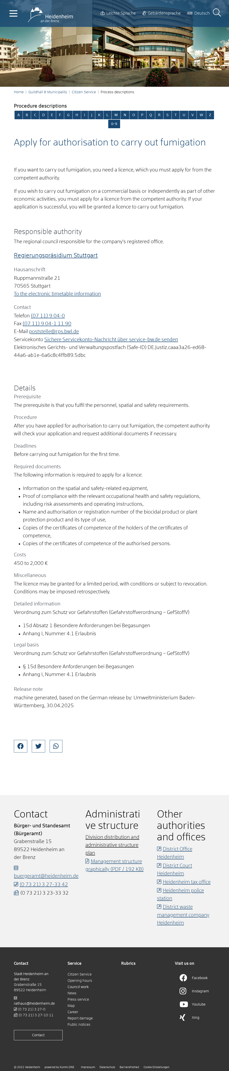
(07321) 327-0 (31, 1009)
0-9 (114, 124)
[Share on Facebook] (20, 746)
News (72, 993)
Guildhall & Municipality (47, 92)
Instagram (200, 991)
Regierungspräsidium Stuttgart (56, 255)
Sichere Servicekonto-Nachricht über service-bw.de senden (111, 339)
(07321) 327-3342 (44, 884)
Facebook (200, 978)
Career (73, 1012)
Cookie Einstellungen (156, 1067)
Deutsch (202, 13)
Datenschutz (107, 1067)
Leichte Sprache (121, 13)
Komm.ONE (67, 1067)
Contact (38, 1035)
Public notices (79, 1024)
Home (19, 92)
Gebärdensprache (164, 13)
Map (71, 1006)
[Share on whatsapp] (56, 746)
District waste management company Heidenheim (183, 915)
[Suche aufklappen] (217, 13)
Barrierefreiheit (129, 1067)
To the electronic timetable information (57, 294)
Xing (195, 1017)
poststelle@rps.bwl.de (54, 331)
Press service (78, 999)
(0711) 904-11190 (47, 323)
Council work (78, 987)
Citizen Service (84, 92)
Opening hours (80, 980)
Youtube (199, 1004)
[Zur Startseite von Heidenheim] (50, 13)
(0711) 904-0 (48, 316)
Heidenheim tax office (187, 882)
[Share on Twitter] (38, 746)
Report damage (80, 1018)
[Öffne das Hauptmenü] (13, 13)
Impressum (88, 1067)
